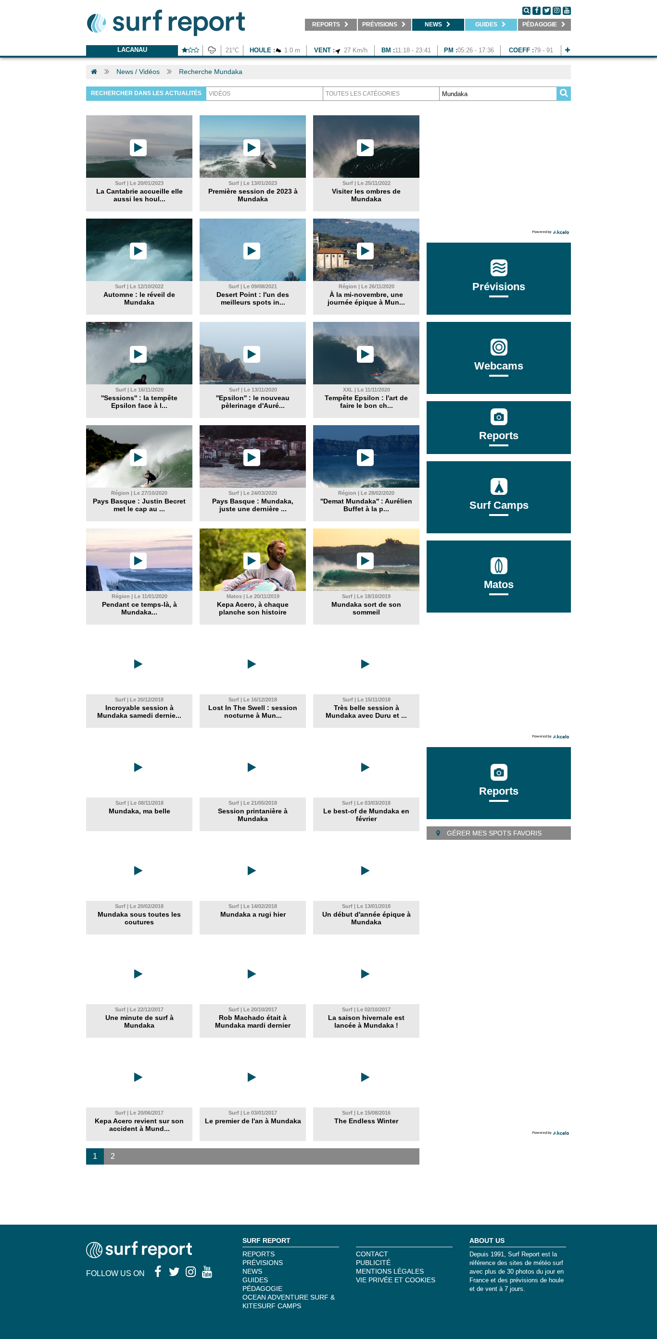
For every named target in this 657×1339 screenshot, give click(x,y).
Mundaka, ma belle (139, 811)
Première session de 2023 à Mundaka (253, 195)
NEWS (252, 1271)
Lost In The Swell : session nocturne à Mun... (252, 711)
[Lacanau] (567, 50)
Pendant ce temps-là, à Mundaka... (139, 608)
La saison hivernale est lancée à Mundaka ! (366, 1021)
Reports (498, 436)
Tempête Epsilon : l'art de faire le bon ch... (366, 401)
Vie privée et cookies (395, 1280)
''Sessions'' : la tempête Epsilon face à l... (139, 401)
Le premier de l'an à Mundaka (253, 1121)
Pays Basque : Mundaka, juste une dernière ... (252, 505)
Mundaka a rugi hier (253, 914)
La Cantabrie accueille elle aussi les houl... (139, 195)
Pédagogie (262, 1288)
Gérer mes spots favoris (493, 833)
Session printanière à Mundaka (253, 815)
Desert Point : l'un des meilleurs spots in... (252, 298)
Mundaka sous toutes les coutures (139, 918)
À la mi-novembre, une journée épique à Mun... (366, 298)
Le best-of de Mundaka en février (366, 815)
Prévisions (262, 1262)
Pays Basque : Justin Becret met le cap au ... (139, 505)
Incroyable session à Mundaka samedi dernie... (139, 711)
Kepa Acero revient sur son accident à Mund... (139, 1124)
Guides (255, 1280)
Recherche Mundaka (210, 71)
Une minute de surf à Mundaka (139, 1021)
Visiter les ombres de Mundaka (366, 195)
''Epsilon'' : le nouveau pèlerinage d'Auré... (253, 401)
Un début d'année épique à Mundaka (366, 918)
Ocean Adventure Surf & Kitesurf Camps (288, 1301)
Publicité (373, 1262)
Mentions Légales (390, 1271)
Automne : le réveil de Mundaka (139, 298)
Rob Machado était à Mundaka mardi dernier (253, 1021)
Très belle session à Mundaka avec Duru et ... (366, 711)
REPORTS (258, 1254)
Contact (372, 1254)
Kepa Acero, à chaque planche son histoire (253, 608)
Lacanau (132, 49)
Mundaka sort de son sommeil (366, 608)
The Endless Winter (366, 1121)
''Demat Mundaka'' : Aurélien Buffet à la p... (366, 505)
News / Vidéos (138, 71)
